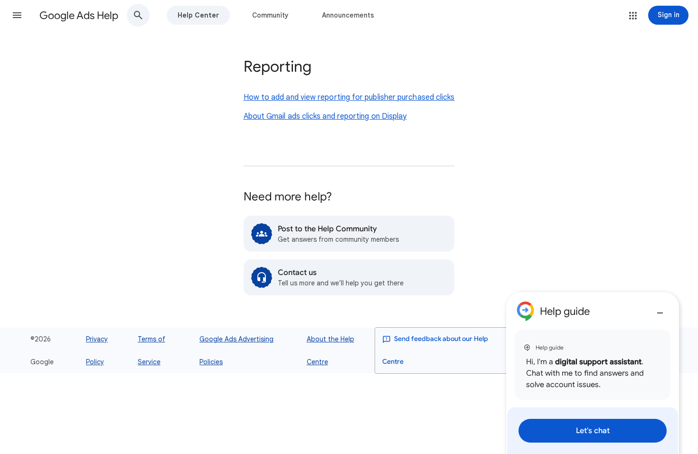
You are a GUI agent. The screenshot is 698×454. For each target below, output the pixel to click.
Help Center (198, 15)
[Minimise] (660, 309)
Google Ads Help (78, 15)
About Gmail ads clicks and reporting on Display (325, 116)
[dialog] (592, 373)
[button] (17, 15)
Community (270, 15)
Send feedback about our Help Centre (435, 350)
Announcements (348, 15)
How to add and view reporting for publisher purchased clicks (349, 97)
